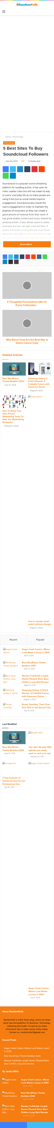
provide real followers (35, 233)
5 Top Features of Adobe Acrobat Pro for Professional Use (13, 781)
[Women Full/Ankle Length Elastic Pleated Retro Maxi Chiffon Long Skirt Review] (11, 679)
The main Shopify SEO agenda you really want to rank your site (39, 750)
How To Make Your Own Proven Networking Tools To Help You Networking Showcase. (13, 416)
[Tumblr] (22, 256)
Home (8, 137)
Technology (17, 137)
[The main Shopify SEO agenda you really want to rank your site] (40, 737)
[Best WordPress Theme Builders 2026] (14, 369)
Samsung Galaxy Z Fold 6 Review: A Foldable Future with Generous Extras (35, 693)
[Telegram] (5, 262)
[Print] (16, 262)
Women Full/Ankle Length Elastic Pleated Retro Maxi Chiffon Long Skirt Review (35, 679)
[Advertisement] (27, 49)
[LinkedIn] (16, 256)
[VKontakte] (39, 256)
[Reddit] (33, 256)
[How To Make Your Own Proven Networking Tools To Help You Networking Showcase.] (14, 401)
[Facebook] (5, 256)
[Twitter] (10, 256)
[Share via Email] (10, 262)
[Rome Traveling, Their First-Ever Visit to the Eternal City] (11, 708)
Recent (13, 639)
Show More (26, 244)
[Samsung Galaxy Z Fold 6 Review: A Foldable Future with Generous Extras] (40, 369)
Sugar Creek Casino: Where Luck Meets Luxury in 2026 (39, 991)
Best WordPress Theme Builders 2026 (22, 1056)
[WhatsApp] (45, 256)
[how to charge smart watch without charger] (40, 506)
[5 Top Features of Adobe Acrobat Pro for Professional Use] (14, 768)
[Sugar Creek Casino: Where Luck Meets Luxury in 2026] (11, 653)
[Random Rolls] (27, 4)
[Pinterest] (28, 256)
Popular (40, 639)
